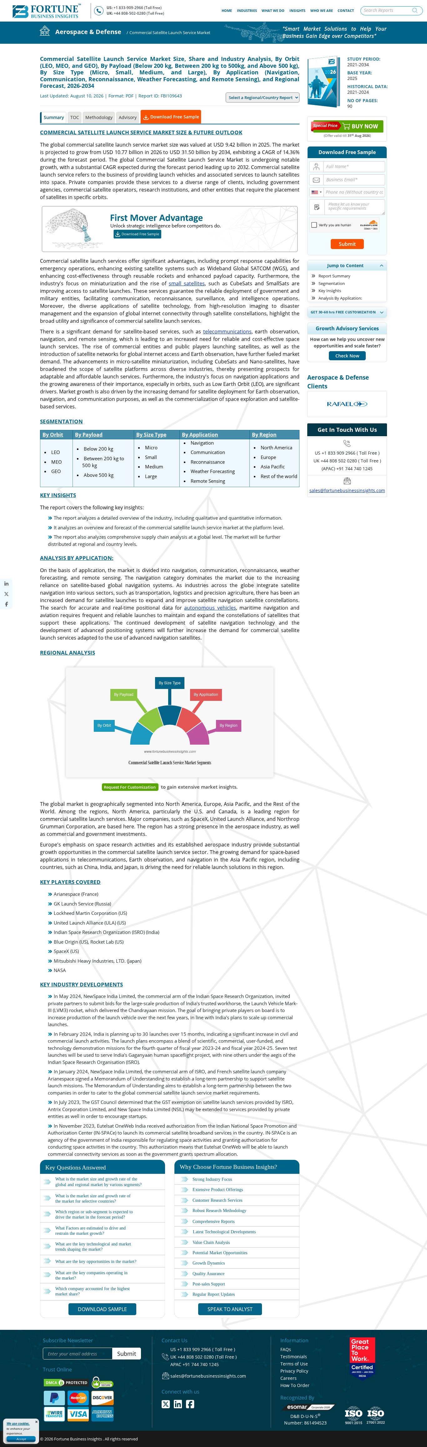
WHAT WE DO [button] (273, 10)
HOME (228, 10)
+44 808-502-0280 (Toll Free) (139, 13)
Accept (21, 1439)
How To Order (294, 1385)
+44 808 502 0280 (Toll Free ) (207, 1357)
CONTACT (346, 10)
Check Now (347, 356)
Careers (288, 1378)
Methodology (99, 117)
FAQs (285, 1349)
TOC (74, 117)
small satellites (187, 283)
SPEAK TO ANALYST (230, 1309)
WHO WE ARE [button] (321, 10)
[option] (347, 404)
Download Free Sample (174, 117)
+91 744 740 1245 (201, 1364)
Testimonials (293, 1357)
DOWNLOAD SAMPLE (102, 1309)
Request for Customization (130, 787)
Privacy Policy (294, 1371)
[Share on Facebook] (6, 604)
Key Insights (330, 290)
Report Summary (334, 276)
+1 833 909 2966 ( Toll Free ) (350, 453)
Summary (54, 117)
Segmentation (332, 283)
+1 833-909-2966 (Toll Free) (137, 7)
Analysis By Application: (340, 298)
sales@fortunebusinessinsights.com (347, 490)
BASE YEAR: (359, 73)
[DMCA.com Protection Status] (67, 1382)
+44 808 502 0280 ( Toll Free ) (351, 461)
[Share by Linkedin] (6, 584)
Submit (347, 244)
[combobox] (316, 192)
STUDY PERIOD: (363, 59)
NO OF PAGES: (362, 100)
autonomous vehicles (210, 607)
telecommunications (227, 331)
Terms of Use (294, 1364)
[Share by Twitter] (6, 594)
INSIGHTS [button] (297, 10)
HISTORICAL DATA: (367, 86)
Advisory (128, 117)
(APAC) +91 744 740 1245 (347, 469)
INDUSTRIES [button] (247, 10)
